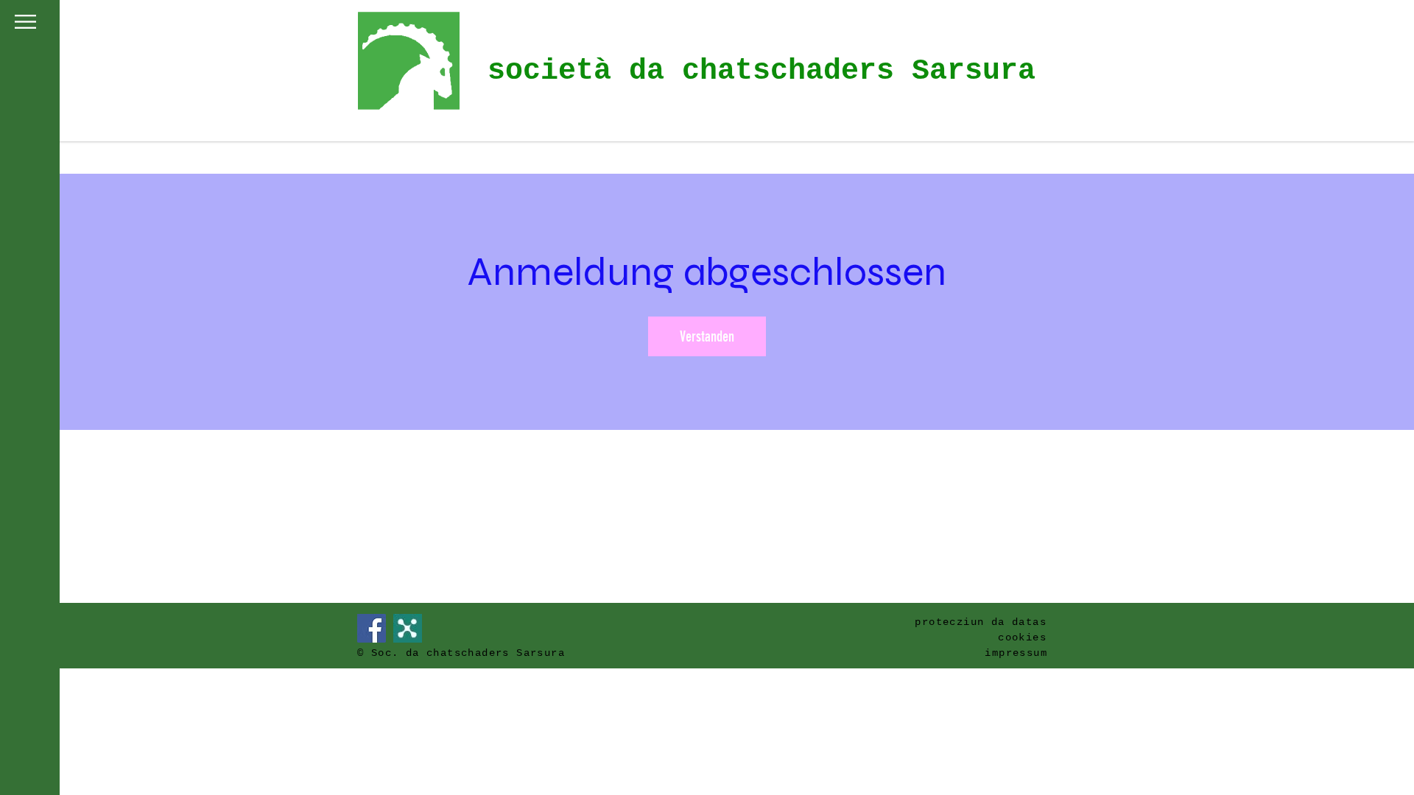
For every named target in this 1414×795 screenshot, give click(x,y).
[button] (25, 22)
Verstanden (707, 336)
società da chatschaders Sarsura (761, 71)
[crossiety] (407, 628)
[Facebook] (371, 628)
